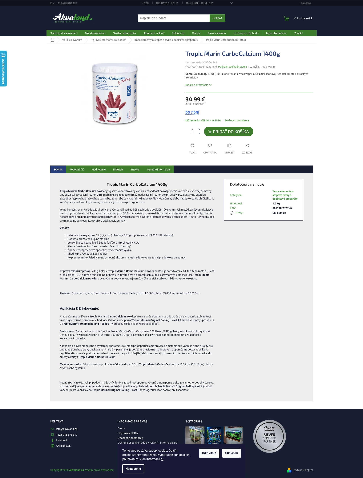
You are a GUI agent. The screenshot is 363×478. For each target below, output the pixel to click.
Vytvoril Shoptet (303, 470)
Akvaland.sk (63, 445)
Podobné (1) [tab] (77, 169)
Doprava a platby (167, 3)
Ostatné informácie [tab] (158, 169)
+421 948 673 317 (67, 434)
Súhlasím (231, 453)
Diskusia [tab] (118, 169)
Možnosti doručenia (237, 120)
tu (162, 459)
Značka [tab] (135, 169)
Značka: (262, 66)
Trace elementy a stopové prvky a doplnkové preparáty (284, 195)
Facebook (62, 440)
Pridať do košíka (231, 131)
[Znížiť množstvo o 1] (199, 134)
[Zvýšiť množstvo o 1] (199, 129)
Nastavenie (133, 469)
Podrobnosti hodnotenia (232, 66)
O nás (145, 3)
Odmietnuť (209, 453)
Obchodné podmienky (200, 3)
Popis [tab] (58, 169)
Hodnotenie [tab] (99, 169)
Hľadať (217, 18)
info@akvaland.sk (66, 428)
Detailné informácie (196, 84)
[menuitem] (63, 33)
